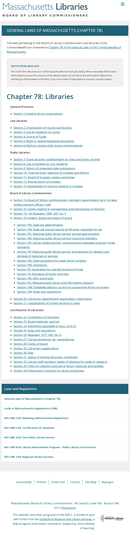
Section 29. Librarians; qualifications (36, 348)
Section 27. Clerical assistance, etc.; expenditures (44, 339)
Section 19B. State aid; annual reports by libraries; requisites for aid (59, 229)
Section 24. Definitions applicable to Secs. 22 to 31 (45, 326)
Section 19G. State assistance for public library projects (51, 261)
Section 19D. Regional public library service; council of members (57, 238)
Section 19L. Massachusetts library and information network (55, 283)
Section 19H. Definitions (32, 265)
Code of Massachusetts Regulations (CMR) (30, 408)
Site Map (90, 482)
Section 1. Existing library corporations (38, 114)
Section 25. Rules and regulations (35, 330)
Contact (75, 482)
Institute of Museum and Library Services (65, 519)
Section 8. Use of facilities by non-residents (41, 164)
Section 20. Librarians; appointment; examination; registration (53, 299)
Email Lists (58, 482)
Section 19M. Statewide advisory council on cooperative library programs (63, 287)
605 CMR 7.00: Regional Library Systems (29, 456)
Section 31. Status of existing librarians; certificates (46, 357)
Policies (41, 482)
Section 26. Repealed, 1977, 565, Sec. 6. (38, 335)
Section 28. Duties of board (31, 344)
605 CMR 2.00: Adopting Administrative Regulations (36, 418)
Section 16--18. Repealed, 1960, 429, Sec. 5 (40, 213)
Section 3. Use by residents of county (37, 132)
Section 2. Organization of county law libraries (43, 128)
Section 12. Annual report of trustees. (37, 182)
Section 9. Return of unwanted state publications (44, 168)
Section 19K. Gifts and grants (35, 278)
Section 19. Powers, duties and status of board (43, 218)
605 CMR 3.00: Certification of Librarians (29, 427)
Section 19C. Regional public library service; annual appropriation (58, 234)
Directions (69, 508)
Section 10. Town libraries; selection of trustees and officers (51, 173)
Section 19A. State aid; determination (40, 225)
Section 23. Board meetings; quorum (36, 321)
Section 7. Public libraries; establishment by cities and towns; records (57, 159)
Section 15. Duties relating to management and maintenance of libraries (59, 209)
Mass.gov (108, 482)
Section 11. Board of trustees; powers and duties (44, 177)
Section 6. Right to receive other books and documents (48, 145)
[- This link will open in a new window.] (69, 493)
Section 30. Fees (24, 353)
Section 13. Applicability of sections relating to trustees (48, 186)
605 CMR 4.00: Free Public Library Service (29, 437)
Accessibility (23, 482)
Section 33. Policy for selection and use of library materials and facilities (59, 366)
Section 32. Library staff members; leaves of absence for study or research (60, 362)
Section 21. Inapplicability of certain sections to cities (47, 303)
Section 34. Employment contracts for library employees (49, 371)
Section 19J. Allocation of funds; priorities (43, 274)
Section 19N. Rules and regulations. (39, 292)
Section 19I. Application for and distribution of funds (50, 269)
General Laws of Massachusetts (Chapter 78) (32, 398)
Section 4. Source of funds (30, 137)
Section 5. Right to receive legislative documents (44, 141)
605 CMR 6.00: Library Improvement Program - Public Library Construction (50, 447)
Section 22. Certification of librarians (36, 317)
